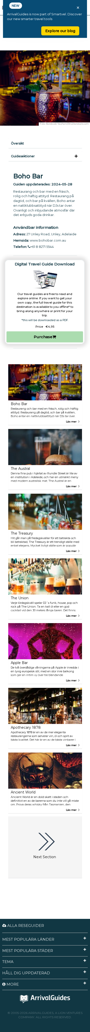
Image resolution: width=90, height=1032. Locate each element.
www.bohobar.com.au (48, 240)
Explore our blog (60, 31)
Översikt (17, 143)
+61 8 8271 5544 (42, 247)
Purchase (43, 336)
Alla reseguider (25, 925)
